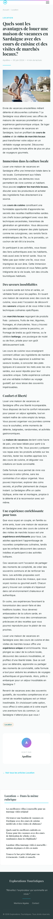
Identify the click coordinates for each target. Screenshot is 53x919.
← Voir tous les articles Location (18, 772)
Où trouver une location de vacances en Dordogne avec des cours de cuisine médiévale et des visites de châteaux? (24, 820)
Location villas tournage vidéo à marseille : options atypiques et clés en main (26, 846)
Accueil (6, 10)
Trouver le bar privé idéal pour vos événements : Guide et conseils (23, 855)
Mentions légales (21, 903)
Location (14, 10)
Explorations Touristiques (26, 881)
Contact (35, 903)
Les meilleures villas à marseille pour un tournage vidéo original (25, 810)
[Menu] (47, 2)
